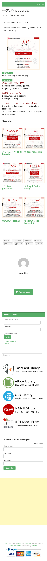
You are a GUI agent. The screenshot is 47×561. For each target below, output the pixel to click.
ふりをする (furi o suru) (33, 187)
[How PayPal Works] (23, 558)
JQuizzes (34, 546)
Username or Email (11, 320)
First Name (7, 453)
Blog (5, 543)
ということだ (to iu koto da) (12, 153)
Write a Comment (25, 292)
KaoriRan (23, 273)
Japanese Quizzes (15, 546)
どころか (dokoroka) (7, 187)
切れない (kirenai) (11, 221)
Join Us (7, 344)
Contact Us (27, 543)
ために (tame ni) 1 (33, 152)
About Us (20, 543)
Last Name (7, 460)
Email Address (9, 446)
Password (7, 327)
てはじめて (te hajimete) (31, 222)
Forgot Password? (10, 341)
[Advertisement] (23, 501)
